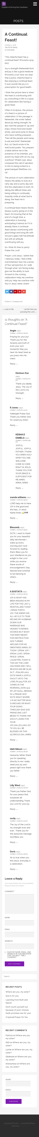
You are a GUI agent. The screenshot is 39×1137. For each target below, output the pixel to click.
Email (7, 929)
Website (9, 941)
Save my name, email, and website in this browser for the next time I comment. (19, 954)
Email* (8, 1090)
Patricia (9, 1035)
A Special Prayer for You (17, 1017)
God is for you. (12, 996)
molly (13, 818)
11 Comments (10, 50)
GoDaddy (24, 1126)
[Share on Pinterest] (20, 291)
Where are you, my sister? (18, 992)
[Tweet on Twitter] (7, 291)
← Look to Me (8, 309)
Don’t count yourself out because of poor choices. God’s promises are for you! (18, 1010)
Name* (8, 1080)
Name (7, 918)
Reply (12, 364)
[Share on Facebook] (11, 291)
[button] (36, 4)
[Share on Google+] (15, 291)
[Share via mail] (24, 291)
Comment (10, 891)
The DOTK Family (11, 47)
